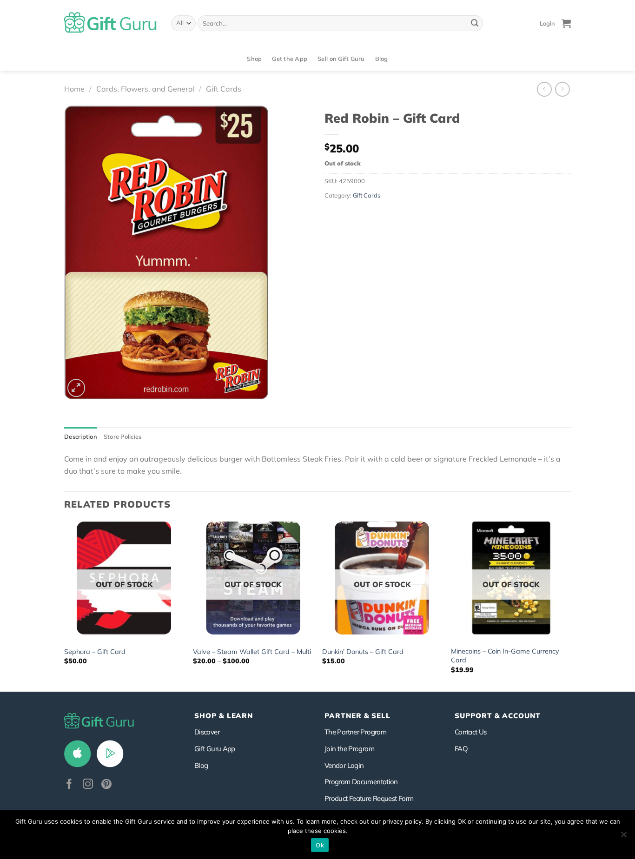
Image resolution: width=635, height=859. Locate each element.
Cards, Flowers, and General (145, 88)
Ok (320, 845)
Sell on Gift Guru (341, 58)
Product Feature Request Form (368, 798)
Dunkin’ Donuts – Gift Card (362, 652)
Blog (381, 58)
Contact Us (471, 731)
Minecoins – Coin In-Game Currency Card (505, 655)
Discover (206, 731)
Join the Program (349, 748)
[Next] (570, 606)
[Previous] (65, 606)
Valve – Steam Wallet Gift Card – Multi (252, 652)
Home (74, 88)
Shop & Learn (223, 715)
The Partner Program (355, 731)
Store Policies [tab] (123, 436)
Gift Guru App (214, 748)
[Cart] (566, 23)
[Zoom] (76, 388)
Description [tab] (80, 436)
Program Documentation (361, 781)
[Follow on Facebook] (69, 785)
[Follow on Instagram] (88, 785)
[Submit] (475, 23)
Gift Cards (223, 88)
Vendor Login (344, 765)
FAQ (461, 748)
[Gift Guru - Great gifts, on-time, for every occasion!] (110, 23)
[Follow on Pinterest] (106, 785)
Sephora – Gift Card (95, 652)
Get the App (289, 58)
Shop (254, 58)
